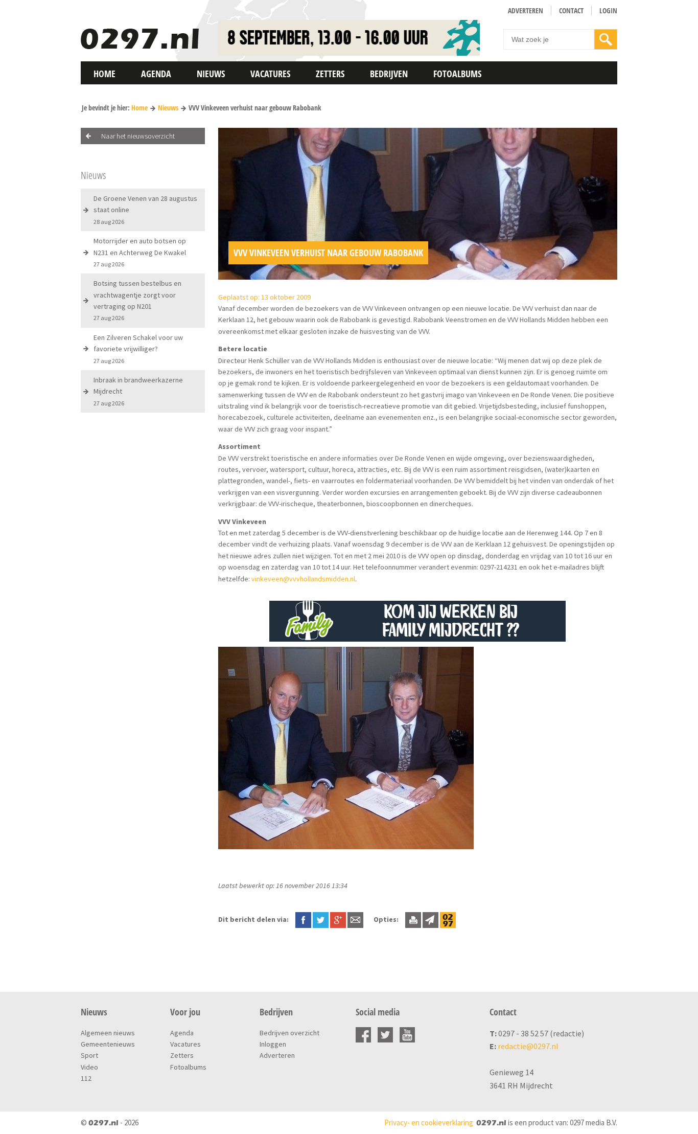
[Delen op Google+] (338, 919)
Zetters (330, 73)
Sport (89, 1055)
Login (608, 10)
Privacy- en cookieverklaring (428, 1122)
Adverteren (525, 10)
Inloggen (273, 1044)
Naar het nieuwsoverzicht (138, 136)
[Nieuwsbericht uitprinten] (413, 919)
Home (104, 73)
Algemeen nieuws (108, 1032)
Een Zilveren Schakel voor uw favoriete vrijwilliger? (138, 349)
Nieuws (211, 73)
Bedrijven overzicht (289, 1032)
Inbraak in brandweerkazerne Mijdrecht (138, 391)
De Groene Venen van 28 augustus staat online (145, 209)
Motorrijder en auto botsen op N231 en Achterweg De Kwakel (140, 252)
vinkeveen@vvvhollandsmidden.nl (303, 578)
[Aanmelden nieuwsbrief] (430, 919)
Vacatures (270, 73)
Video (89, 1067)
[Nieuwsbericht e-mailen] (355, 919)
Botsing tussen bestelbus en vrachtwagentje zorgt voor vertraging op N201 (137, 300)
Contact (571, 10)
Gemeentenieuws (108, 1044)
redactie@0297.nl (528, 1046)
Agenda (156, 73)
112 (86, 1078)
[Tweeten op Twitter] (321, 919)
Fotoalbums (457, 73)
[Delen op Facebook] (303, 919)
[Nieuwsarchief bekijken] (448, 919)
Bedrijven (389, 73)
